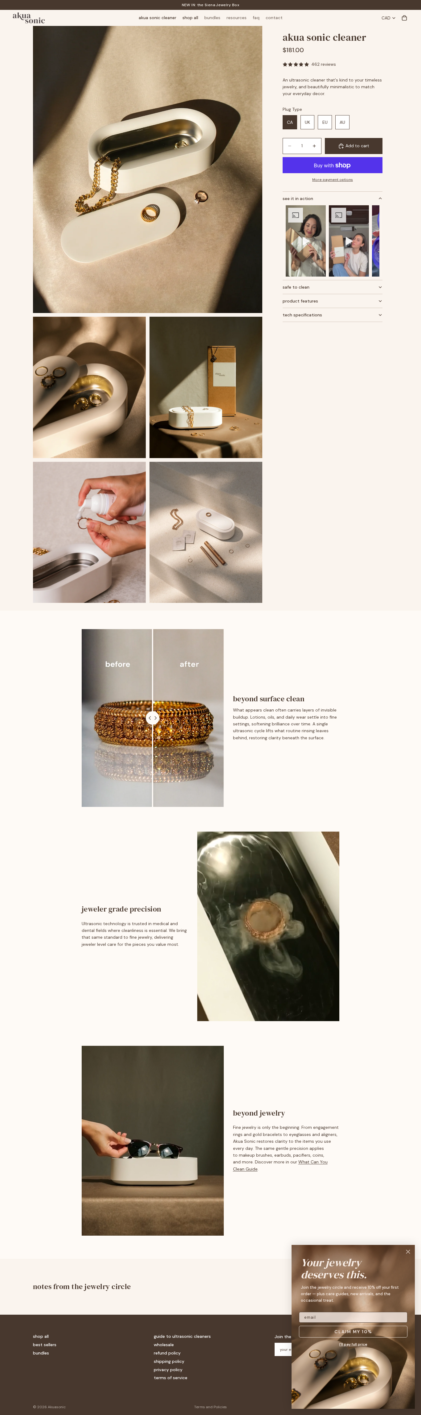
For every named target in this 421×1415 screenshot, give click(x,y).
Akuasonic (57, 1407)
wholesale (164, 1344)
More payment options (332, 179)
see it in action (298, 198)
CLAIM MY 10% (353, 1331)
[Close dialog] (408, 1251)
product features (300, 301)
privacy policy (168, 1369)
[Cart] (404, 18)
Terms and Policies (210, 1407)
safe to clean (296, 287)
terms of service (170, 1377)
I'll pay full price (353, 1344)
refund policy (167, 1353)
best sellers (44, 1344)
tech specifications (302, 315)
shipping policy (169, 1361)
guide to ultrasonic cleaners (182, 1336)
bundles (41, 1353)
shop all (41, 1336)
